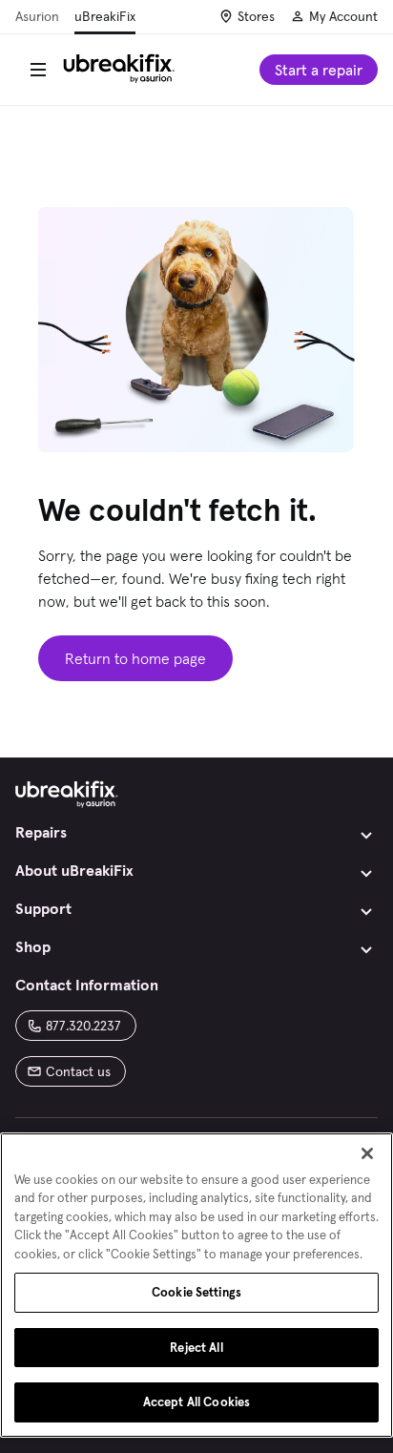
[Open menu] (38, 70)
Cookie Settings (196, 1292)
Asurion (37, 16)
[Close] (367, 1153)
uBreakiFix (104, 16)
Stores (256, 16)
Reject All (196, 1347)
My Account (343, 16)
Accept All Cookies (196, 1402)
